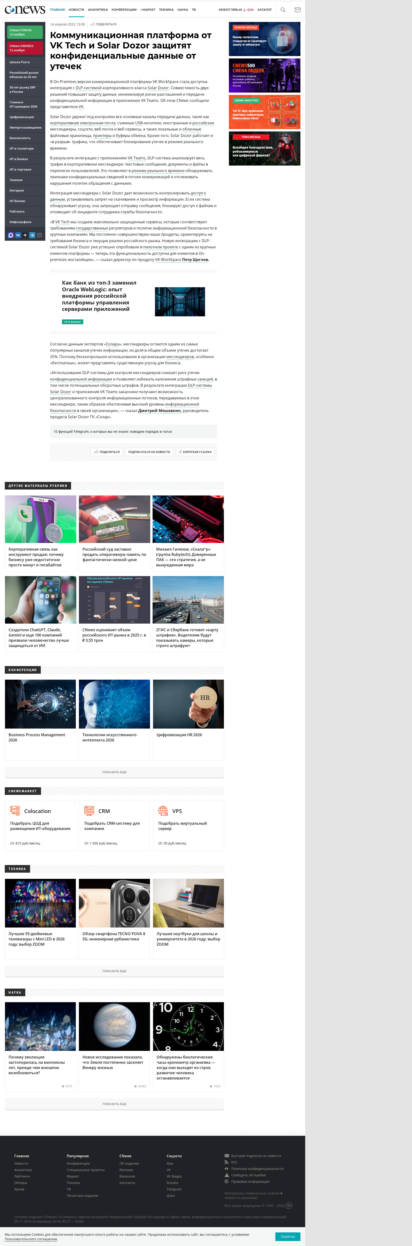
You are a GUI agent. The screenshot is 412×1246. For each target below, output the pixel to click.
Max (170, 1163)
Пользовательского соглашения (31, 1239)
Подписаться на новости (149, 452)
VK (81, 106)
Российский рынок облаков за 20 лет (24, 74)
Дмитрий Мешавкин (159, 410)
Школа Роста (20, 62)
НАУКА (182, 9)
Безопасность (20, 138)
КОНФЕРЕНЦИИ (124, 9)
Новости (21, 1163)
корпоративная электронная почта (82, 122)
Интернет (17, 190)
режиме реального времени (158, 170)
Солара (112, 344)
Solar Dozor (158, 87)
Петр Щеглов (195, 259)
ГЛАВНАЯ (57, 9)
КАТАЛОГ (265, 9)
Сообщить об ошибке (248, 1175)
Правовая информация (250, 1181)
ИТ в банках (19, 159)
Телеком (16, 180)
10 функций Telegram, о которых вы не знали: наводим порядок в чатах (113, 431)
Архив (19, 1189)
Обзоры (20, 1182)
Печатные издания (82, 1195)
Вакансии (127, 1176)
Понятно (288, 1236)
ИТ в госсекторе (22, 148)
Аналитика (98, 9)
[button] (283, 10)
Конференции (78, 1163)
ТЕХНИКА (166, 9)
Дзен (171, 1195)
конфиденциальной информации (81, 379)
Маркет (73, 1176)
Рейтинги (17, 211)
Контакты (127, 1182)
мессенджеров (180, 356)
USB (139, 122)
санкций (205, 379)
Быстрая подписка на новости (256, 1155)
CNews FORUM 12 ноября (20, 32)
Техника (73, 1182)
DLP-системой (89, 87)
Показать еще (114, 772)
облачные (191, 129)
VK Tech (62, 221)
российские (203, 122)
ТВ (194, 9)
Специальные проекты (86, 1170)
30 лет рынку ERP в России (23, 89)
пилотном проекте (160, 247)
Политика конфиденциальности (257, 1168)
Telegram (174, 1189)
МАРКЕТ (148, 9)
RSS (234, 1162)
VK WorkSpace (168, 259)
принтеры (102, 135)
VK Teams (136, 158)
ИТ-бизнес (17, 201)
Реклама (126, 1170)
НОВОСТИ (76, 9)
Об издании (129, 1163)
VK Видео (174, 1176)
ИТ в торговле (20, 169)
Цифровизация (22, 117)
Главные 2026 (23, 104)
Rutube (172, 1182)
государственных (92, 228)
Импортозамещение (25, 127)
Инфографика (20, 222)
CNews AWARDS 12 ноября (21, 48)
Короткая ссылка (197, 452)
